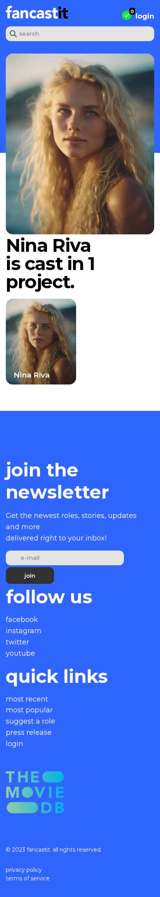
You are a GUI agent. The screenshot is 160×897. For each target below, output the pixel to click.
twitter (17, 642)
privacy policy (24, 869)
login (145, 16)
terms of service (28, 878)
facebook (22, 619)
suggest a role (30, 721)
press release (29, 732)
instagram (24, 631)
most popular (29, 710)
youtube (20, 653)
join (29, 575)
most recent (27, 699)
